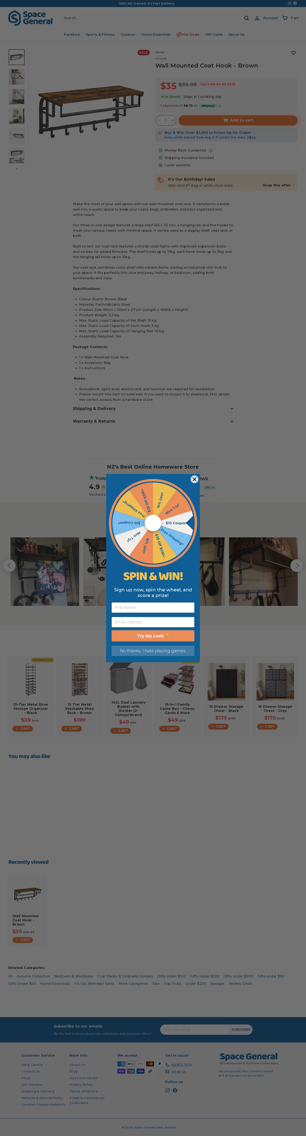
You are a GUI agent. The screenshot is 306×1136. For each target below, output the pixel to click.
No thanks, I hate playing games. (153, 650)
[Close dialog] (194, 479)
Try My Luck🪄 (153, 635)
